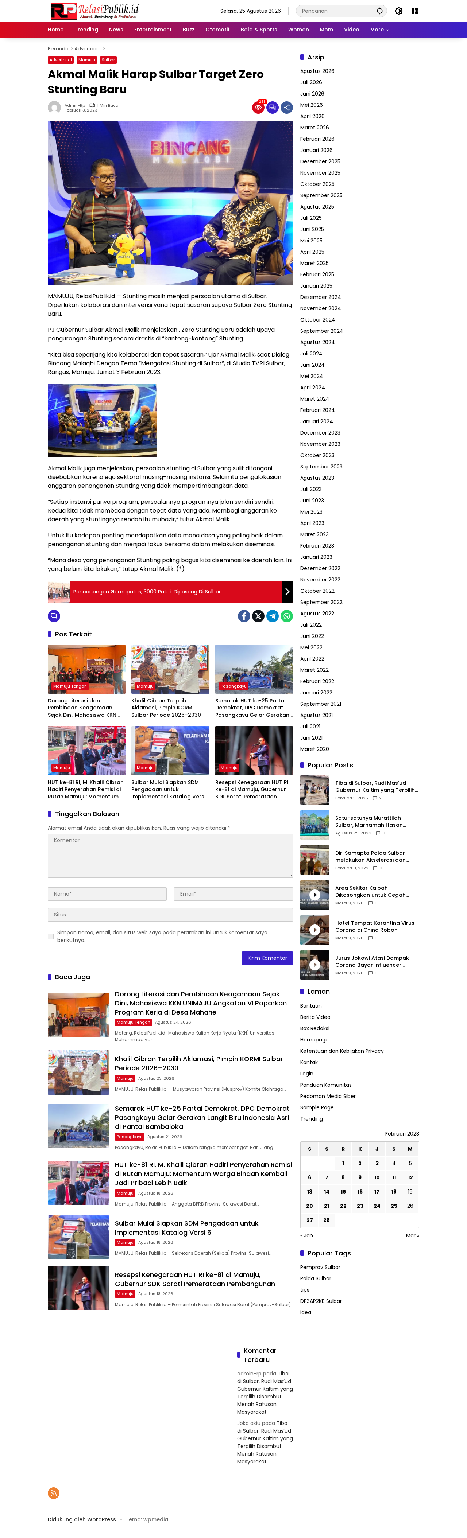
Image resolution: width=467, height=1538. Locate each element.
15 (343, 1191)
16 (360, 1191)
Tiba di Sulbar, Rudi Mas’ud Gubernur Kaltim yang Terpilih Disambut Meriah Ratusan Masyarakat (375, 787)
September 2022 (321, 602)
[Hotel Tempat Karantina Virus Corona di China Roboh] (314, 930)
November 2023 (320, 444)
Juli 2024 (311, 353)
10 (377, 1177)
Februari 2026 (317, 139)
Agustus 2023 (317, 478)
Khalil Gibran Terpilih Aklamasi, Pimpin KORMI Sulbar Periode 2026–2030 (166, 708)
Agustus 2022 (317, 613)
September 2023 (321, 466)
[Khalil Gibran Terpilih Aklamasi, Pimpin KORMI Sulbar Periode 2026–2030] (170, 669)
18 (394, 1191)
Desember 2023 (320, 432)
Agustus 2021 (316, 715)
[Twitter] (258, 616)
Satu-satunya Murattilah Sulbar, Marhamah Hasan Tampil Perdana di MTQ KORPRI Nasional (376, 822)
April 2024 (312, 387)
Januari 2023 (316, 557)
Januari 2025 (316, 285)
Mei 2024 (311, 376)
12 (410, 1177)
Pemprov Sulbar (320, 1267)
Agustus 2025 (317, 206)
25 (394, 1206)
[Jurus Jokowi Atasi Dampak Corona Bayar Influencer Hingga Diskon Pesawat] (314, 965)
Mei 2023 (311, 511)
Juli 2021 (310, 726)
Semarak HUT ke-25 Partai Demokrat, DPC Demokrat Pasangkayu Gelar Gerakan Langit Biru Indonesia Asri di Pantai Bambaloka (252, 708)
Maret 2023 (314, 534)
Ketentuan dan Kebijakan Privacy (342, 1051)
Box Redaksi (314, 1028)
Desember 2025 (320, 161)
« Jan (306, 1235)
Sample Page (317, 1107)
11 (394, 1177)
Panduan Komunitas (326, 1085)
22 (343, 1206)
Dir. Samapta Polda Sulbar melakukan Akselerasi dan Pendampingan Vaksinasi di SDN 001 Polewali (372, 857)
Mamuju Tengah (70, 686)
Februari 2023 (317, 545)
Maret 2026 (314, 127)
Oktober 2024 (317, 319)
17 (376, 1191)
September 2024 (321, 331)
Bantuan (311, 1005)
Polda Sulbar (315, 1278)
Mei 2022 (311, 647)
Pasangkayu (234, 686)
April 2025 (312, 252)
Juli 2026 (311, 82)
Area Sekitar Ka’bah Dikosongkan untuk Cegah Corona (370, 892)
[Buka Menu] (414, 11)
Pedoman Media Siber (328, 1096)
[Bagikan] (287, 107)
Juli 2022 (311, 624)
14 (326, 1191)
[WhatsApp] (287, 616)
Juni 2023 (312, 500)
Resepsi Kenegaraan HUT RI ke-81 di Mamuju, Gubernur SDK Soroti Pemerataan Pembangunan (252, 790)
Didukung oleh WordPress (82, 1519)
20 (309, 1206)
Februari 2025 (317, 274)
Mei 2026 (311, 105)
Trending (311, 1118)
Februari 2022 (317, 681)
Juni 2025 (312, 229)
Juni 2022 (312, 636)
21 (326, 1206)
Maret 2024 (314, 398)
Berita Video (315, 1017)
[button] (380, 11)
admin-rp (75, 106)
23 (360, 1206)
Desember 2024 (320, 297)
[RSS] (53, 1493)
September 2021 (320, 704)
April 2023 (312, 523)
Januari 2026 (316, 150)
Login (306, 1073)
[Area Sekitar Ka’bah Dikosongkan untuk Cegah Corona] (314, 895)
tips (304, 1289)
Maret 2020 (314, 749)
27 (309, 1220)
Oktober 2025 (317, 184)
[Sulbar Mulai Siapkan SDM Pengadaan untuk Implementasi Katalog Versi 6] (170, 750)
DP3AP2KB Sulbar (321, 1301)
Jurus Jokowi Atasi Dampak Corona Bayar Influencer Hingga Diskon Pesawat (372, 962)
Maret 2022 (314, 670)
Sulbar (108, 60)
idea (305, 1312)
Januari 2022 (316, 692)
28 (326, 1220)
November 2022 (320, 579)
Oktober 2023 (317, 455)
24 (377, 1206)
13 (309, 1191)
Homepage (314, 1039)
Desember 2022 (320, 568)
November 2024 (320, 308)
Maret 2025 (314, 263)
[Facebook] (244, 616)
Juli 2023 (311, 489)
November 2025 (320, 172)
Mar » (412, 1235)
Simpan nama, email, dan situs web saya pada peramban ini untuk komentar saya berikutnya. (162, 936)
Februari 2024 (317, 410)
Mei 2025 (311, 240)
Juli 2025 (311, 218)
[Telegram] (272, 616)
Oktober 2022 (317, 591)
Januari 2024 (316, 421)
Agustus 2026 (317, 71)
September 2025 (321, 195)
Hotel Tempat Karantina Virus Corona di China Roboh (374, 927)
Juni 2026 (312, 93)
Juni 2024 (312, 365)
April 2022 (312, 658)
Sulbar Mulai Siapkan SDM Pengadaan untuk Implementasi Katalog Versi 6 (168, 790)
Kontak (309, 1062)
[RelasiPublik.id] (95, 10)
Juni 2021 (311, 737)
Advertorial (61, 60)
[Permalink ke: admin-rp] (56, 107)
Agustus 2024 (317, 342)
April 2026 (312, 116)
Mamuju (86, 60)
